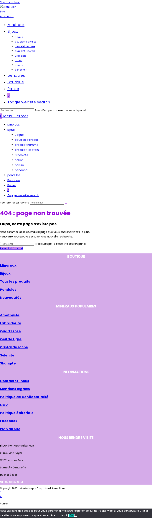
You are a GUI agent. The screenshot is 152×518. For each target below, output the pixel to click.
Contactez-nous (14, 381)
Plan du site (10, 429)
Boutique (13, 180)
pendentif (22, 170)
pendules (13, 175)
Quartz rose (10, 331)
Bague (19, 135)
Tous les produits (15, 281)
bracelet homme (26, 145)
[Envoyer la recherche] (66, 203)
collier (19, 160)
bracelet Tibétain (27, 150)
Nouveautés (10, 297)
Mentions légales (15, 389)
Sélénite (7, 355)
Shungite (8, 363)
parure (19, 165)
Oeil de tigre (11, 339)
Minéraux (13, 124)
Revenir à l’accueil (11, 248)
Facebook (8, 420)
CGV (4, 405)
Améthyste (9, 315)
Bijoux (11, 130)
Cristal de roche (14, 347)
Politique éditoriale (17, 413)
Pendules (8, 289)
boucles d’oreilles (27, 140)
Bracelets (21, 155)
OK (71, 515)
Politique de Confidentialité (24, 397)
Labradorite (10, 323)
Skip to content (10, 2)
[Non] (76, 516)
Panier (11, 185)
